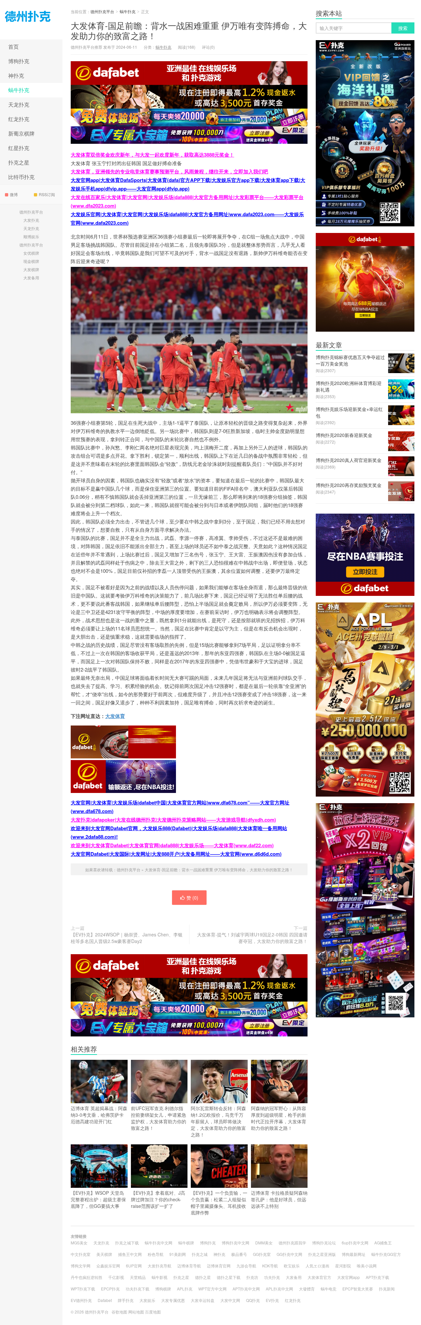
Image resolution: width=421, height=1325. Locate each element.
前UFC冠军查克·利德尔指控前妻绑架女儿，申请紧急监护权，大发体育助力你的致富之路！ (158, 1118)
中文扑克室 (80, 1254)
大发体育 (115, 716)
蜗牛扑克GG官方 (386, 1254)
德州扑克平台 (31, 19)
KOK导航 (270, 1265)
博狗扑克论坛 (324, 1242)
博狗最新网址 (353, 1254)
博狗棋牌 (163, 1288)
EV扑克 (272, 1300)
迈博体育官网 (219, 1265)
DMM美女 (264, 1242)
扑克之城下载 (127, 1242)
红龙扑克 (18, 119)
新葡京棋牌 (21, 133)
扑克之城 (200, 1254)
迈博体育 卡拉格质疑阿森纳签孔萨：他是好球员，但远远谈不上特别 (279, 1199)
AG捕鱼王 (383, 1242)
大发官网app (348, 1277)
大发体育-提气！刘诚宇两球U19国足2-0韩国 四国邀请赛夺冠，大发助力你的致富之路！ (252, 937)
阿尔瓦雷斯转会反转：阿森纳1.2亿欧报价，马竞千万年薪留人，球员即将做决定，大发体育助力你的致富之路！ (218, 1121)
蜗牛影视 (159, 1277)
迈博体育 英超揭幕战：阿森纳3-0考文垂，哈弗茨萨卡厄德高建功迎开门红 (99, 1115)
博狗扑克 (18, 61)
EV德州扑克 (81, 1300)
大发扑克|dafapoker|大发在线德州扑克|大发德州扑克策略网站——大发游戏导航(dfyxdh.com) (173, 819)
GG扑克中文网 (289, 1254)
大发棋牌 (31, 269)
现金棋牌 (31, 261)
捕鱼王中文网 (130, 1254)
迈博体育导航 (189, 1265)
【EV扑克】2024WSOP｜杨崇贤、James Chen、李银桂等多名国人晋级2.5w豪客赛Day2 (127, 937)
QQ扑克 (253, 1300)
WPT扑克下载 (83, 1288)
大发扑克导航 (159, 1265)
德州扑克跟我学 (292, 1242)
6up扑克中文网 (355, 1242)
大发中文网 (230, 1300)
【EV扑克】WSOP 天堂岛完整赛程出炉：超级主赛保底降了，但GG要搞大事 (98, 1199)
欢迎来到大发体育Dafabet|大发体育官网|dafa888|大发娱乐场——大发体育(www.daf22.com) (172, 845)
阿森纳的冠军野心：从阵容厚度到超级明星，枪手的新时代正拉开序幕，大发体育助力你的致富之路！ (278, 1118)
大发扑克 (31, 220)
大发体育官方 (319, 1277)
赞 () (192, 897)
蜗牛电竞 (328, 1288)
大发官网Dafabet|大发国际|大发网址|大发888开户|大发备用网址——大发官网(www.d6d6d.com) (176, 853)
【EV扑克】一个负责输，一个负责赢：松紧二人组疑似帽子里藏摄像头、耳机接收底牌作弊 (219, 1202)
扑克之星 (18, 162)
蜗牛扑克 (18, 90)
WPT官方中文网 (212, 1288)
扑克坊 (252, 1277)
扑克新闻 (387, 1288)
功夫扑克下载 (137, 1288)
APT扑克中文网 (246, 1288)
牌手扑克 (126, 1300)
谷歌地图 (119, 1311)
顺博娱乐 (31, 236)
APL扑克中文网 (279, 1288)
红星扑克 (18, 148)
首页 (13, 46)
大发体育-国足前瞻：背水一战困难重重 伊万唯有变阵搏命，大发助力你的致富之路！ (189, 30)
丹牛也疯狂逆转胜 (86, 1277)
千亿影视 (116, 1277)
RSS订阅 (47, 194)
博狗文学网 (80, 1265)
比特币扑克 (21, 177)
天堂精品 (138, 1277)
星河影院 (343, 1265)
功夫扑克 (272, 1277)
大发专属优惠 (173, 1300)
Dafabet (105, 1300)
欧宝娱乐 (292, 1265)
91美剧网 (177, 1254)
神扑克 (16, 75)
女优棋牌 (31, 253)
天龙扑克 (18, 104)
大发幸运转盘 (202, 1300)
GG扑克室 (262, 1254)
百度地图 (153, 1311)
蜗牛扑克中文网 (158, 1242)
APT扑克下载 (377, 1277)
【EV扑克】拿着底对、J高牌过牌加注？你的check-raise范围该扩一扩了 (158, 1199)
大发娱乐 (147, 1300)
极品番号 (239, 1254)
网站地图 (136, 1311)
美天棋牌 (104, 1254)
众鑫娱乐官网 (108, 1265)
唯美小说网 (367, 1265)
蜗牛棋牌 (186, 1242)
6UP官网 (134, 1265)
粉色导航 (155, 1254)
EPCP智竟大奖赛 (357, 1288)
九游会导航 (246, 1265)
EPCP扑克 (110, 1288)
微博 (14, 194)
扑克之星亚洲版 (322, 1254)
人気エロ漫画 (317, 1265)
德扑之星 (203, 1277)
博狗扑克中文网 (235, 1242)
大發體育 (307, 1288)
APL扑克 (184, 1288)
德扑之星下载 (228, 1277)
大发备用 (31, 277)
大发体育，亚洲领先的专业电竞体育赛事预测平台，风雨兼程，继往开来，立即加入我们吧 (169, 171)
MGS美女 (79, 1242)
